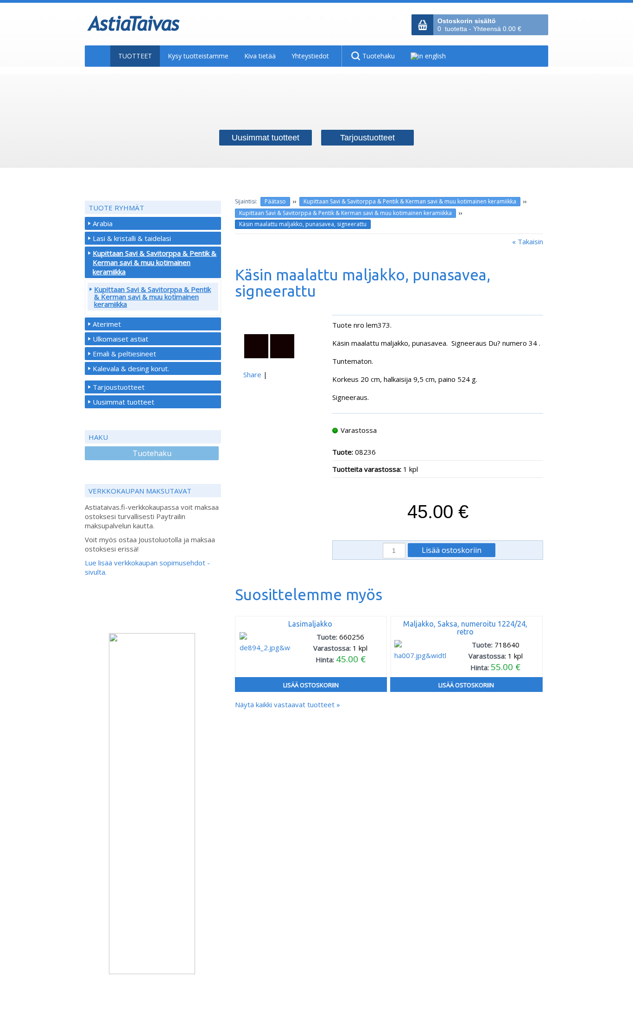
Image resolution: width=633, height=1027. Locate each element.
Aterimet (107, 324)
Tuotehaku (152, 453)
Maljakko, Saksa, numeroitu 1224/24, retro (465, 628)
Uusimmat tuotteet (123, 401)
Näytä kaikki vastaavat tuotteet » (287, 704)
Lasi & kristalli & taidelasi (132, 238)
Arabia (103, 223)
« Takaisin (527, 241)
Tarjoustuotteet (119, 387)
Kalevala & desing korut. (131, 368)
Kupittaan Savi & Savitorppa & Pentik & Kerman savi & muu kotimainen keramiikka (410, 201)
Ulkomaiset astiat (120, 338)
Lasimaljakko (310, 624)
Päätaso (275, 201)
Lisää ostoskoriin (311, 685)
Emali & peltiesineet (124, 353)
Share (252, 374)
